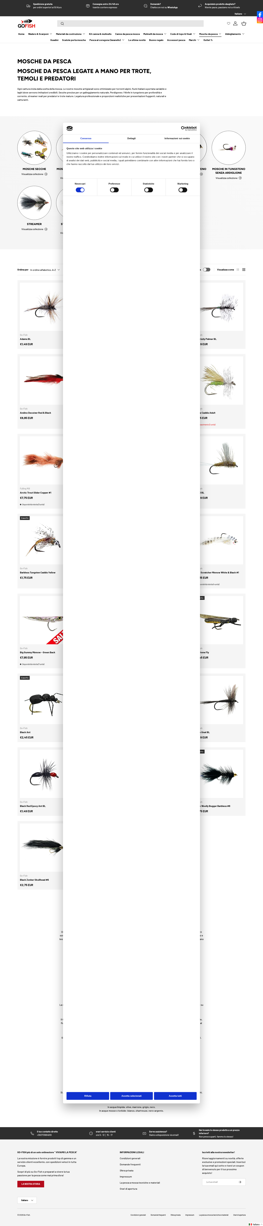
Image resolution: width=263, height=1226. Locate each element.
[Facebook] (260, 14)
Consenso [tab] (85, 138)
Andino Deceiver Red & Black (35, 412)
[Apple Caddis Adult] (219, 380)
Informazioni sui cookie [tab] (177, 138)
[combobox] (130, 23)
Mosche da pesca (208, 33)
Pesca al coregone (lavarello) (105, 39)
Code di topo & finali (181, 33)
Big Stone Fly (202, 652)
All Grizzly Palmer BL (206, 338)
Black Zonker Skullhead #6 (34, 879)
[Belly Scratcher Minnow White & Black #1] (219, 540)
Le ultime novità (137, 39)
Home (21, 33)
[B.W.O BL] (219, 460)
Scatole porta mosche (74, 39)
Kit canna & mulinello (100, 33)
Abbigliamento (233, 33)
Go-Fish (27, 1215)
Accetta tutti (175, 1096)
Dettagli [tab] (131, 138)
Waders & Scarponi (38, 33)
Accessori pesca (176, 39)
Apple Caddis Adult (205, 412)
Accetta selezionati (131, 1096)
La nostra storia (30, 1184)
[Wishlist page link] (228, 23)
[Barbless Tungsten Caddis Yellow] (44, 540)
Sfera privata (126, 1170)
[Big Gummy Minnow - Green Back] (44, 620)
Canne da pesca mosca (127, 33)
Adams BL (25, 338)
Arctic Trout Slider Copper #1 (35, 492)
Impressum (126, 1176)
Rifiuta (87, 1096)
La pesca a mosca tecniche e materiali (140, 1182)
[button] (256, 1224)
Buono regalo (156, 39)
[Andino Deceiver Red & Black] (44, 380)
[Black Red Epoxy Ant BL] (44, 774)
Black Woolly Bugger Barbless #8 (213, 805)
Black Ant (25, 732)
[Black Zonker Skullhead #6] (44, 847)
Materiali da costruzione (69, 33)
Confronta (195, 269)
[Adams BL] (44, 307)
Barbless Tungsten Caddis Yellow (38, 572)
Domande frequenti (130, 1164)
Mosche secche (34, 169)
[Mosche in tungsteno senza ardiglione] (228, 148)
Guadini (54, 39)
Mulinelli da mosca (153, 33)
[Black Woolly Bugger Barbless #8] (219, 774)
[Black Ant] (44, 700)
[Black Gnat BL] (219, 700)
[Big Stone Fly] (219, 620)
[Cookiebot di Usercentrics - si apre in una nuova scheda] (183, 128)
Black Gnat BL (202, 732)
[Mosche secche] (34, 148)
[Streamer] (34, 203)
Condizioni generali (130, 1158)
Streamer (34, 224)
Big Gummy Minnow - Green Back (37, 652)
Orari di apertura (128, 1188)
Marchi (192, 39)
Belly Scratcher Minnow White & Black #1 (217, 572)
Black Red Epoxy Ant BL (33, 805)
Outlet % (208, 39)
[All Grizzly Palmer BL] (219, 307)
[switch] (114, 189)
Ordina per (22, 269)
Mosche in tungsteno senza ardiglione (228, 170)
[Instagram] (260, 20)
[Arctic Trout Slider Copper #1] (44, 460)
